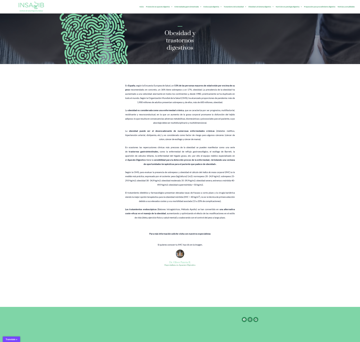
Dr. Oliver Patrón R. (180, 262)
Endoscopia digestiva (211, 7)
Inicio (142, 7)
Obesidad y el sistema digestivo (259, 7)
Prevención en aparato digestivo (158, 7)
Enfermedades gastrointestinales (187, 7)
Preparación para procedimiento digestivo (319, 7)
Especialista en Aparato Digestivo (180, 265)
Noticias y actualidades (346, 7)
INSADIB (247, 327)
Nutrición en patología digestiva (287, 7)
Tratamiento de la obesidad (234, 7)
